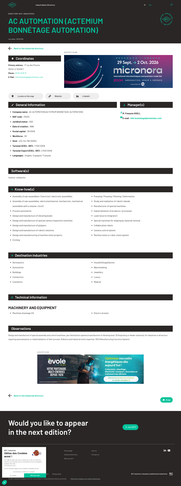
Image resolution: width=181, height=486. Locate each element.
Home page (68, 451)
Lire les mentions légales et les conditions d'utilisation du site (21, 468)
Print (168, 400)
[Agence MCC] (171, 474)
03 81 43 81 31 (20, 73)
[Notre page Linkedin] (165, 450)
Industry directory (70, 455)
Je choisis (13, 475)
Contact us (95, 455)
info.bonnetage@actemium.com (29, 77)
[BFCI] (12, 5)
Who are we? (69, 458)
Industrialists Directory (45, 5)
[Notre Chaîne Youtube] (169, 450)
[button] (4, 482)
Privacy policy (56, 474)
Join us (94, 451)
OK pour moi (35, 475)
